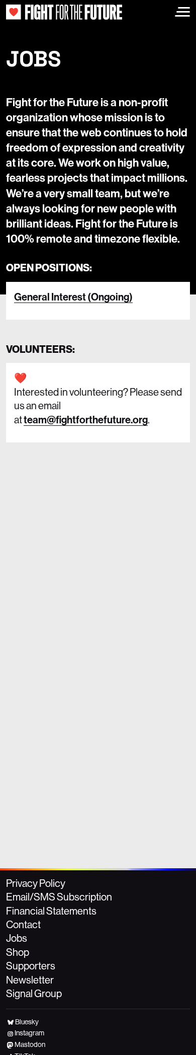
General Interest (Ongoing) (73, 296)
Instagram (29, 1032)
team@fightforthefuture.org (86, 419)
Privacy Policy (35, 883)
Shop (17, 952)
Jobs (16, 938)
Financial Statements (51, 911)
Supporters (30, 965)
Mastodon (30, 1044)
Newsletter (30, 979)
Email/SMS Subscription (59, 896)
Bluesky (27, 1021)
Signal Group (34, 993)
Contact (23, 924)
